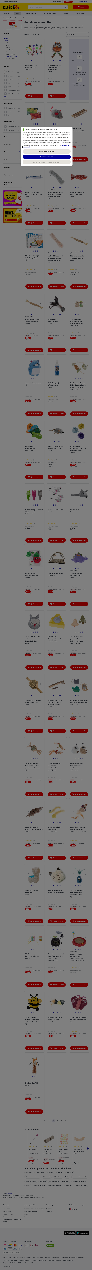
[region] (47, 146)
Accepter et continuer (46, 156)
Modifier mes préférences (46, 151)
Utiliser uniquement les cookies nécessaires (46, 162)
